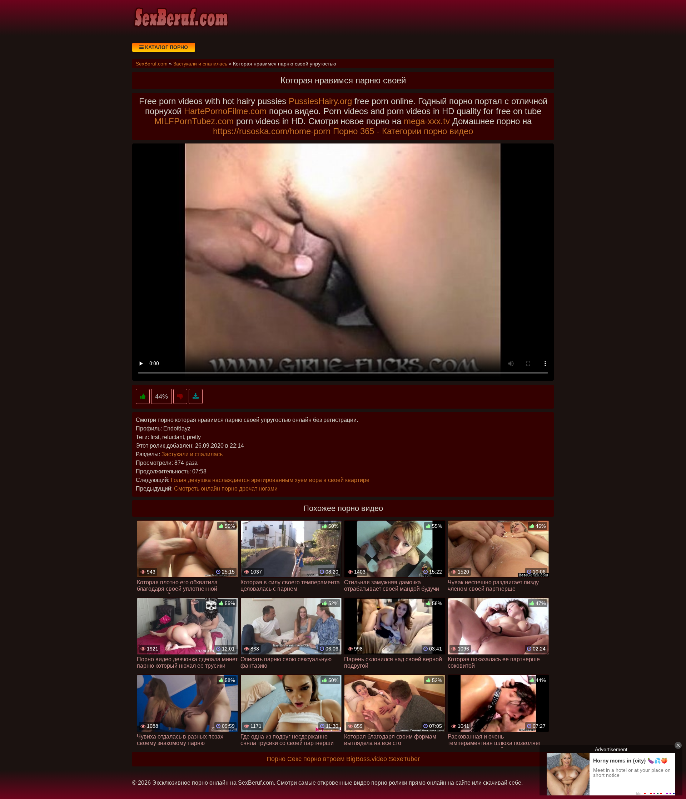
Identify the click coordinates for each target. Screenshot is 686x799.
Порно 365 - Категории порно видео (403, 131)
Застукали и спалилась (192, 454)
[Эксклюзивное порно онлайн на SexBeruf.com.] (180, 18)
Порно (276, 759)
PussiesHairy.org (320, 101)
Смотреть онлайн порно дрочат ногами (226, 489)
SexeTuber (404, 759)
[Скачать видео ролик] (196, 397)
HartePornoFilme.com (225, 111)
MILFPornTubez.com (194, 121)
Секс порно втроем (315, 759)
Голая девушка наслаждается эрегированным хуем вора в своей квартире (270, 480)
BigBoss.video (366, 759)
